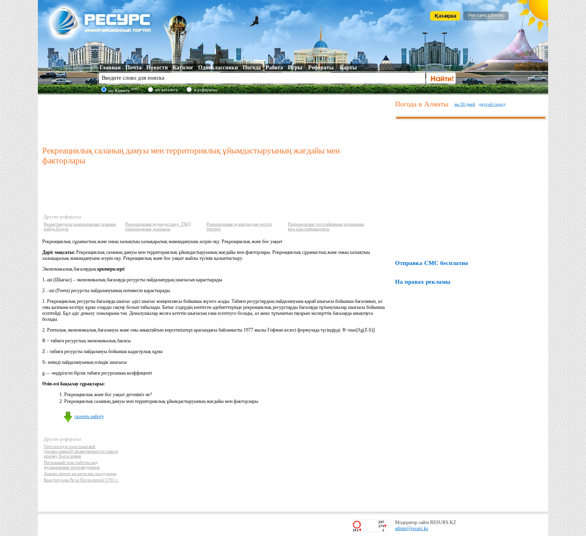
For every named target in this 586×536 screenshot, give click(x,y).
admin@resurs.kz (411, 528)
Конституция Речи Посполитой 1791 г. (81, 479)
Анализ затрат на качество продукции (80, 473)
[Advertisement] (217, 119)
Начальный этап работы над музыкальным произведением (72, 464)
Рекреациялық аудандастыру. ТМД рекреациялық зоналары (158, 226)
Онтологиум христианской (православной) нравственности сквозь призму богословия (81, 451)
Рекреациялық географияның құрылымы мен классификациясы (326, 226)
